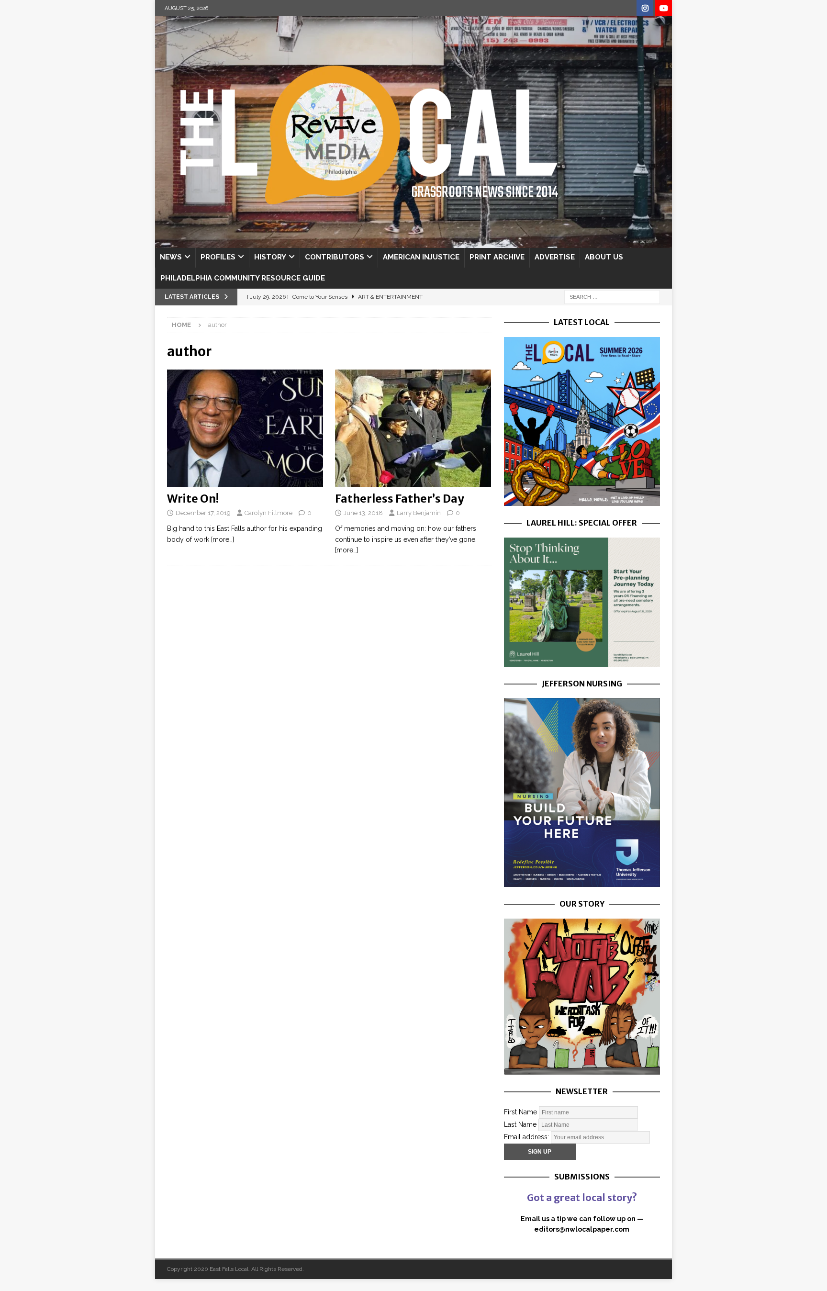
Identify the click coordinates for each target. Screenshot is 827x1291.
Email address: (527, 1136)
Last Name (520, 1124)
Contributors (334, 257)
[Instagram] (645, 8)
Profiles (218, 257)
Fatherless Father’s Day (399, 498)
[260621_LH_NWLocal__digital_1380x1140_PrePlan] (582, 661)
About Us (604, 257)
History (270, 257)
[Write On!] (245, 428)
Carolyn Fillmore (268, 512)
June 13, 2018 (363, 512)
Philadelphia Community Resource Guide (242, 278)
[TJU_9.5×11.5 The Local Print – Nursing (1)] (582, 882)
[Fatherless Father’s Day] (413, 428)
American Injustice (421, 257)
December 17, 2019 (203, 512)
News (171, 257)
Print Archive (497, 257)
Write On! (193, 498)
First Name (520, 1111)
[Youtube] (663, 8)
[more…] (222, 539)
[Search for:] (612, 296)
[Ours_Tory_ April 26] (582, 1069)
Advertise (555, 257)
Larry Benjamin (419, 512)
